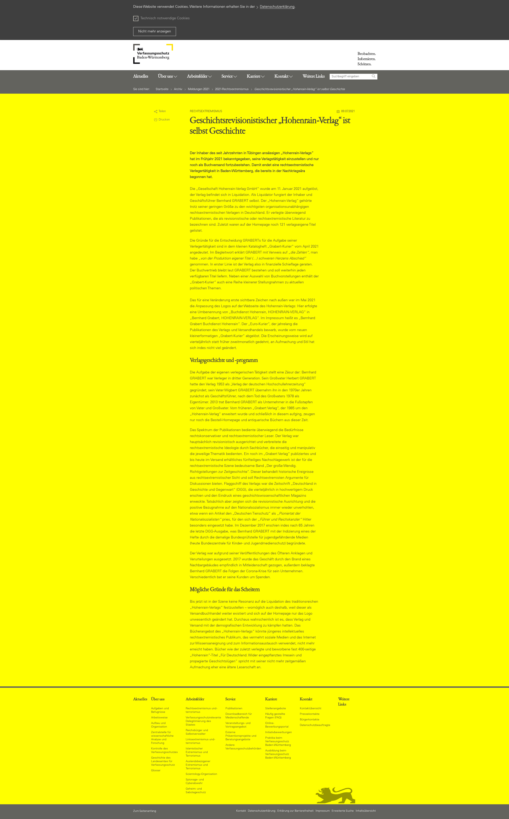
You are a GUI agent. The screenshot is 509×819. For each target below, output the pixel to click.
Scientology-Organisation (201, 774)
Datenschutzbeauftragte (315, 725)
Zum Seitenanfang (144, 811)
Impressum (323, 811)
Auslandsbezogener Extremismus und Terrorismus (198, 765)
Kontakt (241, 811)
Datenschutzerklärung (277, 7)
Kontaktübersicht (310, 708)
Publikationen (233, 708)
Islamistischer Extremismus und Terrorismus (197, 752)
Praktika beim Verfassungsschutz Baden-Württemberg (278, 742)
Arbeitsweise (159, 717)
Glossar (155, 770)
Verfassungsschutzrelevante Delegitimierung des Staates (203, 721)
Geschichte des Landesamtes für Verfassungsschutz (163, 762)
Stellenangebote (275, 708)
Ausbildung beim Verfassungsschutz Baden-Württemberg (278, 754)
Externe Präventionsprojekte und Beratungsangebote (240, 736)
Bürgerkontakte (309, 719)
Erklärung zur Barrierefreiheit (295, 811)
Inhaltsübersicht (366, 811)
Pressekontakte (310, 714)
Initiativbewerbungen (278, 732)
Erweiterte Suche (343, 811)
